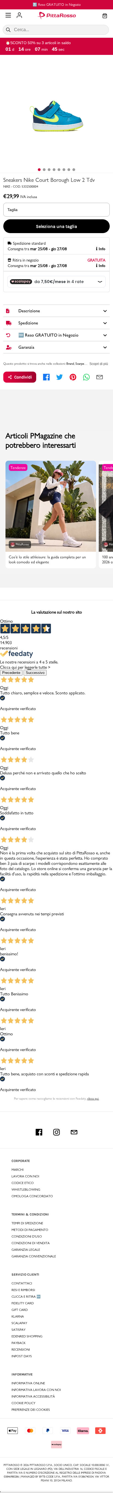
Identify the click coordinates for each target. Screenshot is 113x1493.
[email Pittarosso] (74, 1132)
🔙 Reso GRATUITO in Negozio (57, 4)
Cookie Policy (23, 1403)
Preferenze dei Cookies (31, 1410)
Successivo (35, 673)
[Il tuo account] (19, 15)
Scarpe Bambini (85, 364)
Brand (70, 364)
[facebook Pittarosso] (38, 1132)
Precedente (11, 673)
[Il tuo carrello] (104, 16)
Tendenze (18, 467)
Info (102, 249)
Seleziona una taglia (56, 226)
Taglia (12, 209)
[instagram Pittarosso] (56, 1132)
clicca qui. (93, 1098)
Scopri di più (98, 364)
